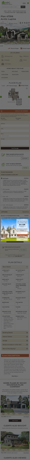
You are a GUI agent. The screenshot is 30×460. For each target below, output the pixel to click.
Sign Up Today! (22, 235)
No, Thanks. (22, 239)
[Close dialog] (28, 219)
